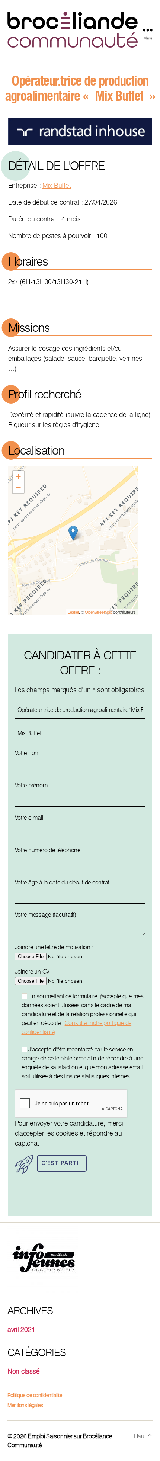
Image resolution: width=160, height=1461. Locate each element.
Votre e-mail (29, 817)
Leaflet (73, 612)
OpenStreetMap (98, 612)
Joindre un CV (32, 971)
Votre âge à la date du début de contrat (62, 882)
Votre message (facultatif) (45, 914)
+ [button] (18, 476)
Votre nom (27, 753)
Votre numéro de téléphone (47, 850)
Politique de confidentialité (34, 1395)
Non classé (23, 1371)
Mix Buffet (56, 186)
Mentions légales (25, 1405)
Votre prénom (31, 785)
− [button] (18, 487)
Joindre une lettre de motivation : (54, 947)
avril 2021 (21, 1330)
